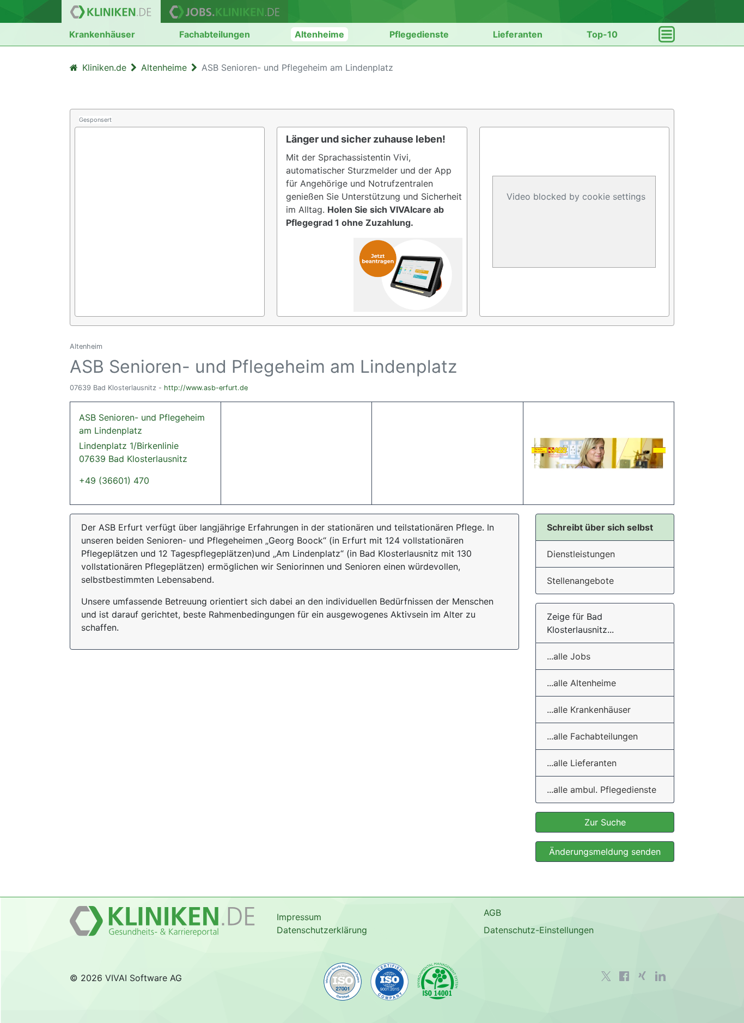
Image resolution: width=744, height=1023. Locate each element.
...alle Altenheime (581, 682)
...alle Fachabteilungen (592, 736)
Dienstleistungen (581, 554)
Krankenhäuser (102, 34)
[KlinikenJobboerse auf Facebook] (624, 976)
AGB (492, 912)
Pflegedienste (419, 34)
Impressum (299, 916)
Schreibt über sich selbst (600, 527)
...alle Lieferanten (582, 762)
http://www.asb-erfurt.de (206, 388)
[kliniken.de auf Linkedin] (660, 976)
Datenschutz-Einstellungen (539, 930)
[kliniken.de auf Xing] (642, 975)
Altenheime (319, 34)
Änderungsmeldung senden (605, 851)
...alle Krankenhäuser (589, 709)
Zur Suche (605, 822)
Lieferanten (517, 34)
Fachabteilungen (214, 34)
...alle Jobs (568, 656)
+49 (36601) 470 (114, 480)
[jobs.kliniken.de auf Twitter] (606, 976)
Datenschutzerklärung (322, 930)
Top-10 (602, 34)
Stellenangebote (580, 580)
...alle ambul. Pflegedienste (601, 789)
